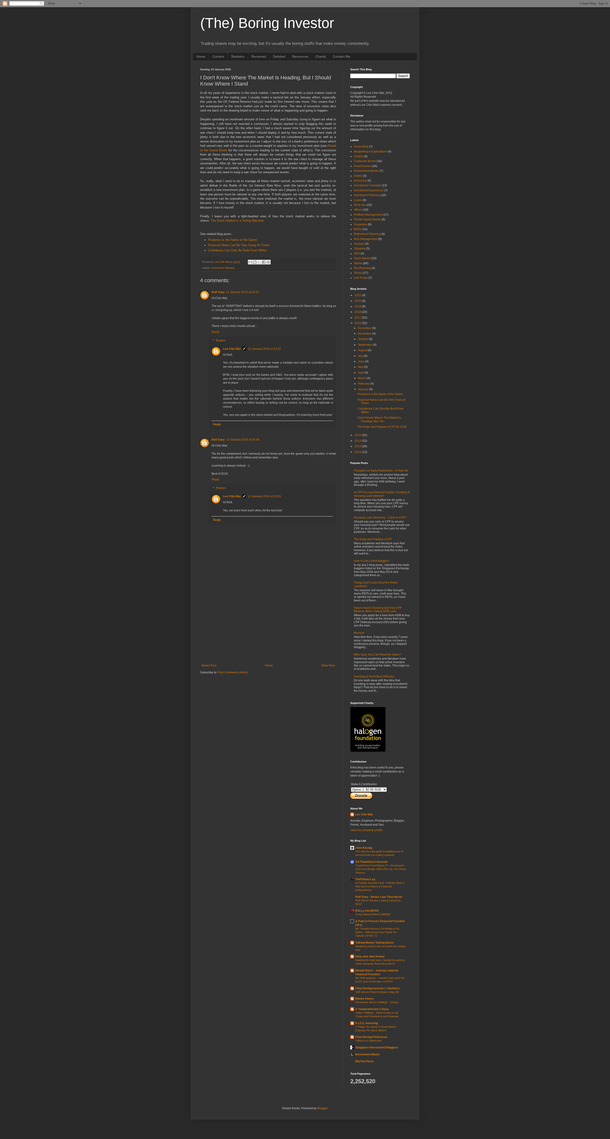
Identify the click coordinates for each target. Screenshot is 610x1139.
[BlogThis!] (254, 262)
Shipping (360, 248)
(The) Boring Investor (267, 23)
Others (358, 209)
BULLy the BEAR (367, 910)
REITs (357, 229)
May (361, 367)
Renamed (258, 56)
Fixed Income (362, 166)
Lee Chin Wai (232, 349)
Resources (300, 56)
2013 (358, 446)
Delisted (279, 56)
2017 (358, 317)
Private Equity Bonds (367, 219)
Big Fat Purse (364, 1061)
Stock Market (362, 258)
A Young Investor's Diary (372, 1009)
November (365, 333)
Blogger (322, 1108)
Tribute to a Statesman (368, 1040)
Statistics (237, 56)
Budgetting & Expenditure (370, 151)
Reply (215, 332)
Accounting (361, 146)
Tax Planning (362, 268)
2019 (358, 306)
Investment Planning (222, 267)
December (365, 328)
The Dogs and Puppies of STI (373, 539)
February (364, 383)
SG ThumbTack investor (371, 862)
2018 (358, 312)
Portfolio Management (368, 214)
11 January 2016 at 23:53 (242, 292)
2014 (358, 440)
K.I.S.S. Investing (366, 1023)
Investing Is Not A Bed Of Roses (374, 676)
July (361, 356)
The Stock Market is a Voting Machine (237, 220)
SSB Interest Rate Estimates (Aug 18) (377, 992)
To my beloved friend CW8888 (372, 914)
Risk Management (365, 239)
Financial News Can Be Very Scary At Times (239, 245)
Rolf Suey (218, 292)
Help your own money (370, 956)
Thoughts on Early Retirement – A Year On (381, 470)
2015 (358, 435)
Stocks (358, 263)
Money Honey (364, 998)
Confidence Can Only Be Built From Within (237, 250)
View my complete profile (366, 830)
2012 (358, 452)
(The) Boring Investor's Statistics (377, 988)
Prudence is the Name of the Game (232, 240)
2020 (358, 301)
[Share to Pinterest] (268, 262)
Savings (359, 243)
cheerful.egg (363, 847)
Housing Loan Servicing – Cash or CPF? (380, 517)
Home (200, 56)
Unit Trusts (361, 278)
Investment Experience (368, 190)
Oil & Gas (360, 205)
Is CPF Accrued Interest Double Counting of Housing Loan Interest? (382, 494)
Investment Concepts (367, 185)
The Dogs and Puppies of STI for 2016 (382, 426)
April (361, 372)
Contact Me (341, 56)
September (365, 344)
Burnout (359, 633)
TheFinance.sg (365, 879)
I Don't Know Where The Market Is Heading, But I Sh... (379, 419)
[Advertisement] (268, 628)
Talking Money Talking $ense (374, 942)
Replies (221, 340)
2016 (358, 323)
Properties (360, 224)
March (362, 378)
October (363, 339)
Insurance (360, 180)
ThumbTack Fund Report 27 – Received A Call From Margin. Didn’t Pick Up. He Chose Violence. (380, 869)
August (363, 350)
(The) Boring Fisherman (371, 1037)
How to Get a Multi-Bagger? (372, 561)
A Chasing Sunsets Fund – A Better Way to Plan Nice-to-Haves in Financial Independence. (379, 886)
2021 (358, 295)
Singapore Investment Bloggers (376, 1047)
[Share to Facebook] (263, 262)
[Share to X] (259, 262)
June (361, 361)
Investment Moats (367, 1054)
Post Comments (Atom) (233, 672)
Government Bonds (366, 171)
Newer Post (208, 665)
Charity (320, 56)
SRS (357, 253)
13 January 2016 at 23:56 (264, 496)
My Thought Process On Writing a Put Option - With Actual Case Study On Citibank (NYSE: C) (377, 932)
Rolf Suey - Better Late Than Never (378, 897)
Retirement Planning (367, 234)
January (363, 389)
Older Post (328, 665)
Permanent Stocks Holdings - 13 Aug (376, 1002)
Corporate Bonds (365, 161)
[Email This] (250, 262)
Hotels (358, 176)
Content (218, 56)
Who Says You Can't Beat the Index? (377, 654)
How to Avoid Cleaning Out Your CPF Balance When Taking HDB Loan (378, 609)
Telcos (358, 273)
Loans (358, 200)
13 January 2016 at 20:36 (242, 439)
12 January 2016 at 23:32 (264, 349)
